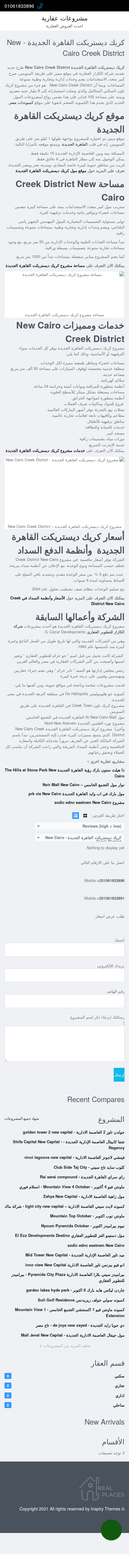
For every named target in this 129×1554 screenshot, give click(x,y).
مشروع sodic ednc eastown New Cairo (89, 802)
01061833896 (19, 5)
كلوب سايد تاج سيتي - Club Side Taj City (89, 1167)
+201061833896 (110, 880)
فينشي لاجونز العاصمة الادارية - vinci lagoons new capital (74, 1157)
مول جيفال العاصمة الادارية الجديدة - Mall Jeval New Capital (72, 1335)
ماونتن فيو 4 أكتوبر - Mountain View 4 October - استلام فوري (71, 1186)
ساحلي (65, 1405)
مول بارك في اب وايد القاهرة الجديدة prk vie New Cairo (76, 793)
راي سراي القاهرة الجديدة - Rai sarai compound (82, 1177)
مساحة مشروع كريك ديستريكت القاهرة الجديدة (45, 265)
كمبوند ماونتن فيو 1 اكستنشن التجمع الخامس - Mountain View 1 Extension (69, 1312)
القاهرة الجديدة (75, 144)
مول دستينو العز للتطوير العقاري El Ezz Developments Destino (69, 1235)
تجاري (65, 1385)
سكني (65, 1376)
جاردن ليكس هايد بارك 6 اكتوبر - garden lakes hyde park (75, 1290)
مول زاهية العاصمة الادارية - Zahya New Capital (83, 1196)
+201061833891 (110, 898)
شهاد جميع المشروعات (21, 1118)
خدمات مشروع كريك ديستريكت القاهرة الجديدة (45, 450)
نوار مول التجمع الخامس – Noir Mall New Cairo (83, 784)
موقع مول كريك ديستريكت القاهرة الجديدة (51, 170)
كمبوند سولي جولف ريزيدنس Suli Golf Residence (81, 1300)
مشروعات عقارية (64, 17)
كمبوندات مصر (21, 102)
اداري (65, 1395)
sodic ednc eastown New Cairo (96, 1245)
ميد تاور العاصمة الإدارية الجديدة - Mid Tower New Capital (75, 1255)
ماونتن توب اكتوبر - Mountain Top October (87, 1216)
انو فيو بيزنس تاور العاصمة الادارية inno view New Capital (74, 1265)
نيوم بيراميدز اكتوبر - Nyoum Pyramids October (82, 1225)
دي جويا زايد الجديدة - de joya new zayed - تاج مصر (80, 1325)
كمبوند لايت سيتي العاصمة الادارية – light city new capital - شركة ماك (64, 1206)
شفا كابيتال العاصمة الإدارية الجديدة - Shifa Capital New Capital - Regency (68, 1144)
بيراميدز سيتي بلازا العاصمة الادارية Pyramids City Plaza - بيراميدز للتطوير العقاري (67, 1277)
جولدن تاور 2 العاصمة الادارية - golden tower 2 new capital (73, 1132)
